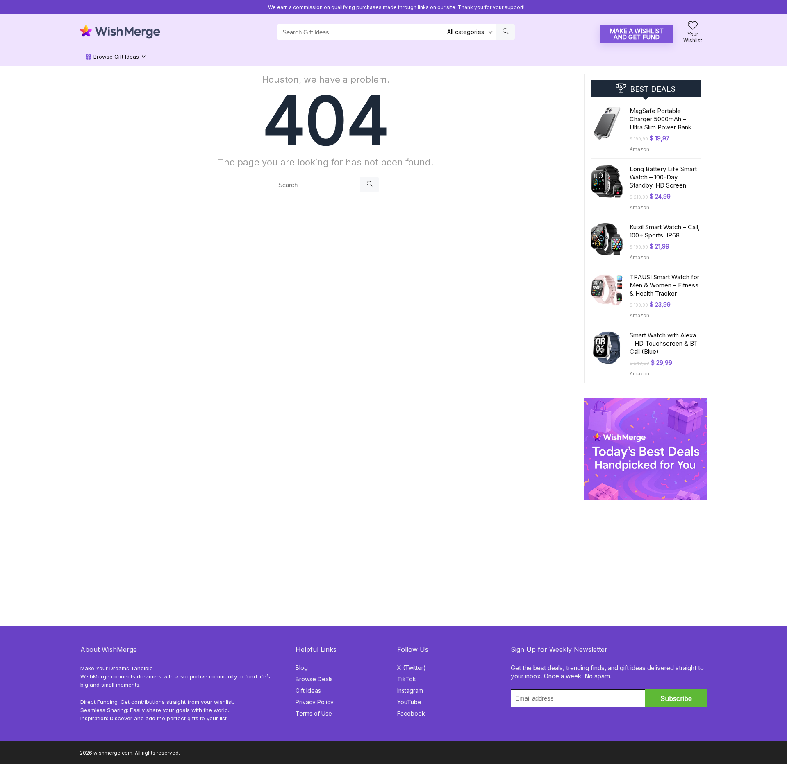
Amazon (639, 149)
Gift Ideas (308, 690)
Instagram (410, 690)
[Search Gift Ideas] (505, 32)
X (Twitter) (411, 667)
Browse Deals (314, 679)
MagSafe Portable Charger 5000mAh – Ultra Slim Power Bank (660, 119)
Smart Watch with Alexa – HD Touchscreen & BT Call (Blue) (664, 343)
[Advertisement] (645, 551)
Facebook (411, 713)
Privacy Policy (315, 701)
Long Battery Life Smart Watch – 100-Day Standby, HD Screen (663, 177)
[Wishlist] (693, 26)
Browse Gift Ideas (115, 56)
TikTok (406, 679)
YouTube (409, 701)
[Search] (369, 184)
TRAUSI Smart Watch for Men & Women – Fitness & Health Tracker (664, 285)
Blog (302, 667)
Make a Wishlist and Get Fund (637, 34)
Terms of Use (314, 713)
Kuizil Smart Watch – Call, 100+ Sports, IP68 (665, 231)
